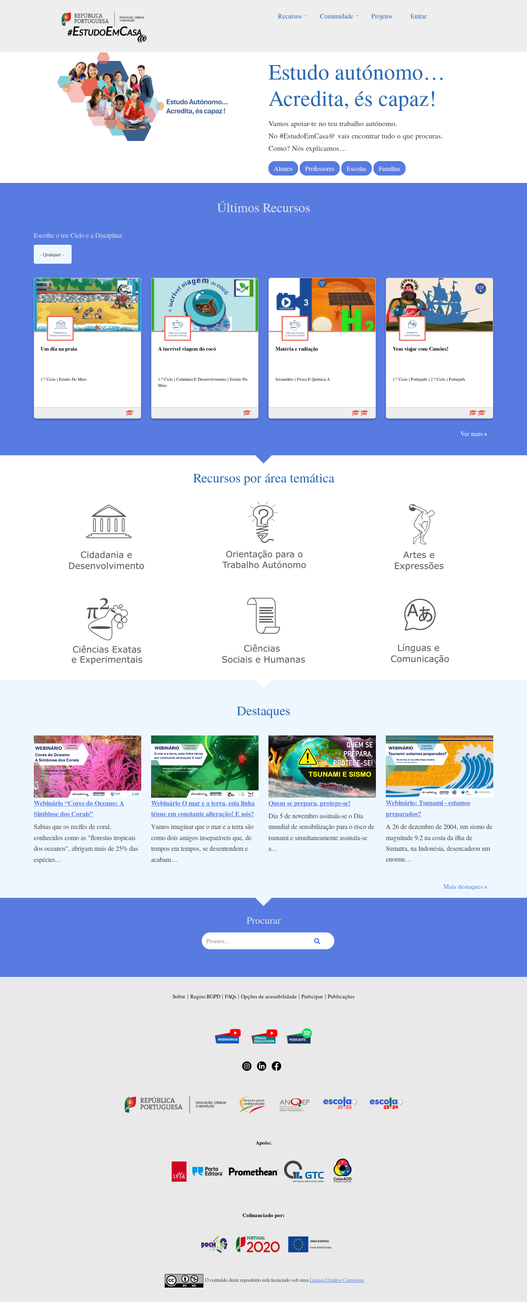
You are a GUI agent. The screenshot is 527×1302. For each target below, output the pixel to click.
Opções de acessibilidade (269, 996)
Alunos (283, 168)
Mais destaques (463, 886)
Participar (312, 996)
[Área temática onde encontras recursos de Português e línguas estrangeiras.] (420, 629)
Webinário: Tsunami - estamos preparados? (428, 808)
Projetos (381, 16)
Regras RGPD (205, 996)
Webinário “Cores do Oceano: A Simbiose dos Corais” (79, 808)
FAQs (230, 996)
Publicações (341, 996)
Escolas (356, 168)
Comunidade (336, 16)
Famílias (389, 168)
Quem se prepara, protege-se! (309, 803)
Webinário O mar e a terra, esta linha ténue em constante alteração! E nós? (203, 808)
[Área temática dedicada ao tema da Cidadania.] (107, 536)
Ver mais (471, 433)
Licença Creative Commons (337, 1279)
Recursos (290, 16)
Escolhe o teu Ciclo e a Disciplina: (78, 235)
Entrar (418, 16)
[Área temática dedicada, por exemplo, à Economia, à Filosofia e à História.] (263, 629)
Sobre (179, 996)
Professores (319, 168)
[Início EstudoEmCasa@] (103, 18)
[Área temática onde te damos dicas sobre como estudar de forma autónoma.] (263, 536)
